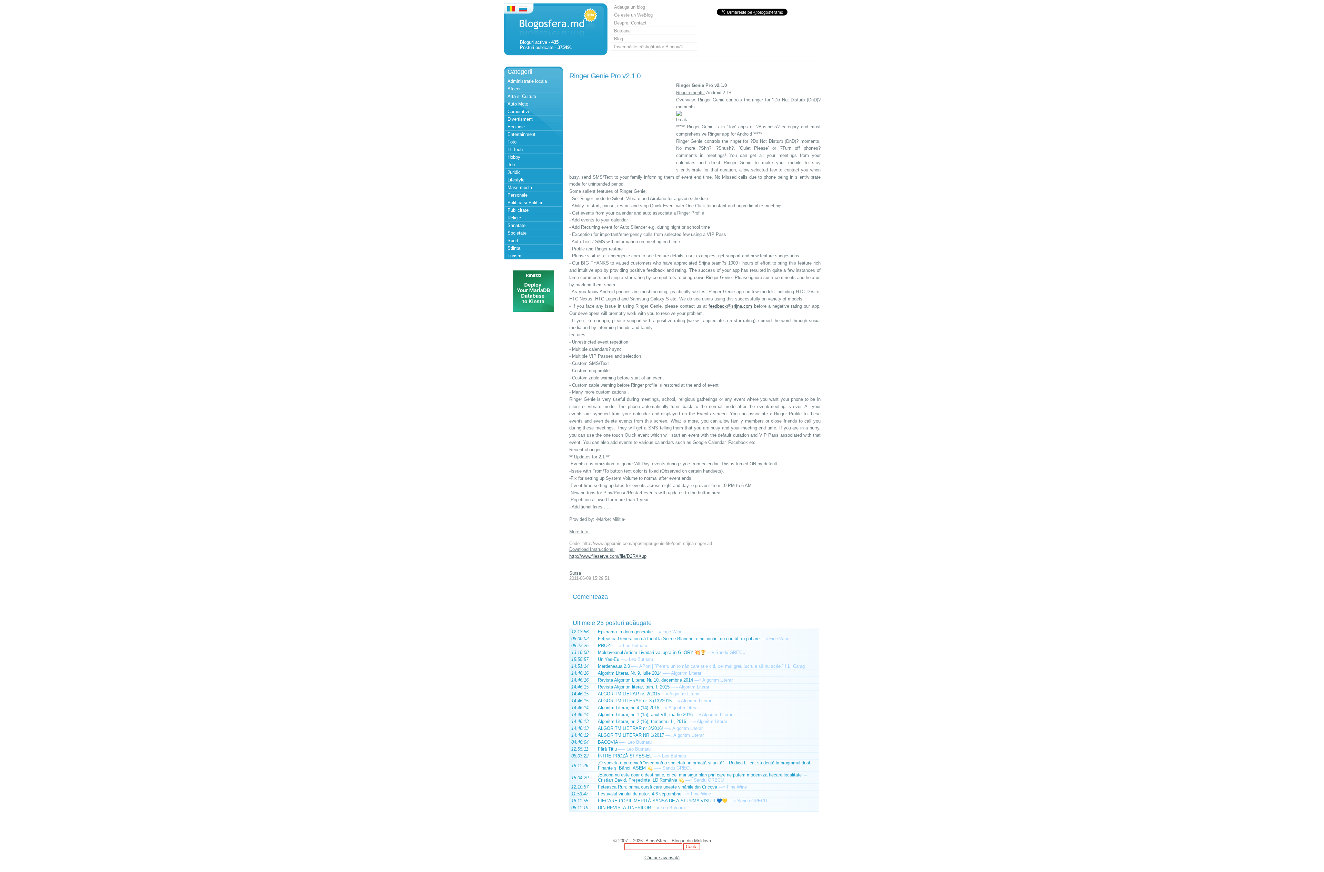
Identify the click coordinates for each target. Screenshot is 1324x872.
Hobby (514, 157)
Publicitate (518, 210)
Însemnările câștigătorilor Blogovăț (648, 46)
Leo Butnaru (635, 645)
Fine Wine (672, 631)
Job (511, 164)
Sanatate (516, 225)
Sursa (575, 573)
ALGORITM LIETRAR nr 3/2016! (630, 728)
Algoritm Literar (686, 673)
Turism (514, 255)
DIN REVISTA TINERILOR (624, 807)
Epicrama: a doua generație (625, 631)
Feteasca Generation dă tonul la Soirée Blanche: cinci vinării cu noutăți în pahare (679, 638)
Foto (512, 142)
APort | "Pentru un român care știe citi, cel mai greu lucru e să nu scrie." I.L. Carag (722, 666)
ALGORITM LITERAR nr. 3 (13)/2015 (635, 700)
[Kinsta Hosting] (533, 310)
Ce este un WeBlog (633, 15)
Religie (514, 217)
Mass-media (520, 187)
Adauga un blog (629, 7)
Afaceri (515, 88)
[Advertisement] (621, 125)
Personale (518, 195)
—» (657, 631)
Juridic (514, 172)
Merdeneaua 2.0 (614, 666)
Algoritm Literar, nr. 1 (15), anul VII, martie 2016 (645, 714)
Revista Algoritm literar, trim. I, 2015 (634, 687)
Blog (618, 38)
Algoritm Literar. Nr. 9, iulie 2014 (630, 673)
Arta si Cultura (522, 96)
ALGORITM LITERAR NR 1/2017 (631, 735)
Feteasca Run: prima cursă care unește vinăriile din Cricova (657, 787)
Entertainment (521, 134)
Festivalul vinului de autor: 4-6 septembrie (639, 793)
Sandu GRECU (730, 652)
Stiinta (514, 248)
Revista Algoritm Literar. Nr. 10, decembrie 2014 (645, 680)
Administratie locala (527, 81)
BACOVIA (608, 742)
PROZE (605, 645)
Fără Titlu (607, 749)
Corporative (519, 111)
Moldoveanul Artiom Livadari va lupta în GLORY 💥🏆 (652, 652)
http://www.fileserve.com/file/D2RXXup (607, 556)
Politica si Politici (525, 202)
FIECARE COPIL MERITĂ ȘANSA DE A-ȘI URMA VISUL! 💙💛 (663, 800)
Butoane (622, 30)
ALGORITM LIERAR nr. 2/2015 (629, 693)
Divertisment (520, 119)
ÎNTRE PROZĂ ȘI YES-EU (625, 756)
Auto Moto (518, 104)
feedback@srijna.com (730, 306)
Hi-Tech (515, 149)
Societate (517, 233)
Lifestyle (516, 179)
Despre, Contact (630, 23)
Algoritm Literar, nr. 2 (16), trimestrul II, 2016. (643, 721)
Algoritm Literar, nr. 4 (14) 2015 (628, 707)
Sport (513, 240)
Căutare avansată (662, 857)
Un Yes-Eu (608, 659)
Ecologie (516, 126)
